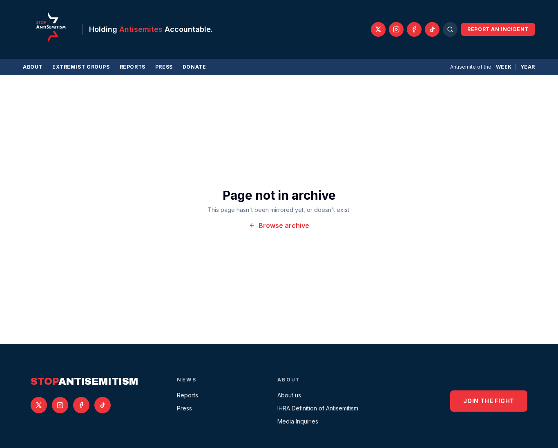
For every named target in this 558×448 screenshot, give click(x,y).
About (32, 67)
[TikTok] (432, 29)
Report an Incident (498, 29)
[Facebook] (414, 29)
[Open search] (450, 29)
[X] (378, 29)
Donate (194, 67)
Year (527, 67)
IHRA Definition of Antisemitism (317, 408)
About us (289, 395)
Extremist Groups (81, 67)
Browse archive (284, 225)
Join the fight (488, 400)
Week (504, 67)
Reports (132, 67)
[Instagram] (396, 29)
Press (164, 67)
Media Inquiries (297, 421)
